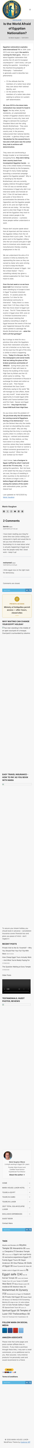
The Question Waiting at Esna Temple (16, 967)
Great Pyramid (19, 1266)
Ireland (23, 1270)
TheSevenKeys (21, 1314)
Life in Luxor (17, 20)
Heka (29, 1266)
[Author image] (7, 38)
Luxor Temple (18, 1281)
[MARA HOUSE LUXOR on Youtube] (15, 1330)
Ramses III (17, 1300)
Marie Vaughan (15, 38)
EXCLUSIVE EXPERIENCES (12, 1214)
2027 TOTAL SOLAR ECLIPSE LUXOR (13, 1207)
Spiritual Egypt (10, 1310)
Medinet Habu (19, 1287)
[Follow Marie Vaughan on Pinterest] (22, 511)
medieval (7, 1287)
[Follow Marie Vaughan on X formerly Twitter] (7, 511)
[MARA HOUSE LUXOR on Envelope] (21, 1330)
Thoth (5, 1317)
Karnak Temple (9, 1278)
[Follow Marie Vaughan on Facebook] (3, 511)
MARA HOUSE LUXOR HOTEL (13, 1188)
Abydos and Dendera (10, 1245)
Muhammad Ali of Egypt (15, 1294)
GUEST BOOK (7, 1219)
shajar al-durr (15, 1302)
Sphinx (23, 1307)
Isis (25, 1275)
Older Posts (6, 975)
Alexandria (19, 1248)
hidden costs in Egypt (10, 1270)
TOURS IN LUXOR (9, 1202)
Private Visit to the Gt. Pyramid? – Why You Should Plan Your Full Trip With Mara (17, 951)
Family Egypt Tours (11, 1260)
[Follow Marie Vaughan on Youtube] (15, 511)
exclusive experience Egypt (18, 1257)
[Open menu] (30, 9)
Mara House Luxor (21, 1284)
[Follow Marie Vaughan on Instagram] (11, 511)
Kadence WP (25, 1442)
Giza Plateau (19, 1263)
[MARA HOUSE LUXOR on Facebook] (10, 1330)
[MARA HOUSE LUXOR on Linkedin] (4, 1330)
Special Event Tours (13, 1307)
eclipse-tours (9, 1254)
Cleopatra (10, 1251)
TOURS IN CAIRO (8, 1197)
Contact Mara (7, 1223)
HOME (4, 1183)
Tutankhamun (23, 1317)
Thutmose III (13, 1317)
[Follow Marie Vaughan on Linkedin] (18, 511)
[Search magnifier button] (30, 590)
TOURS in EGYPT (8, 1192)
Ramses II (8, 1299)
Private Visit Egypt (14, 1297)
